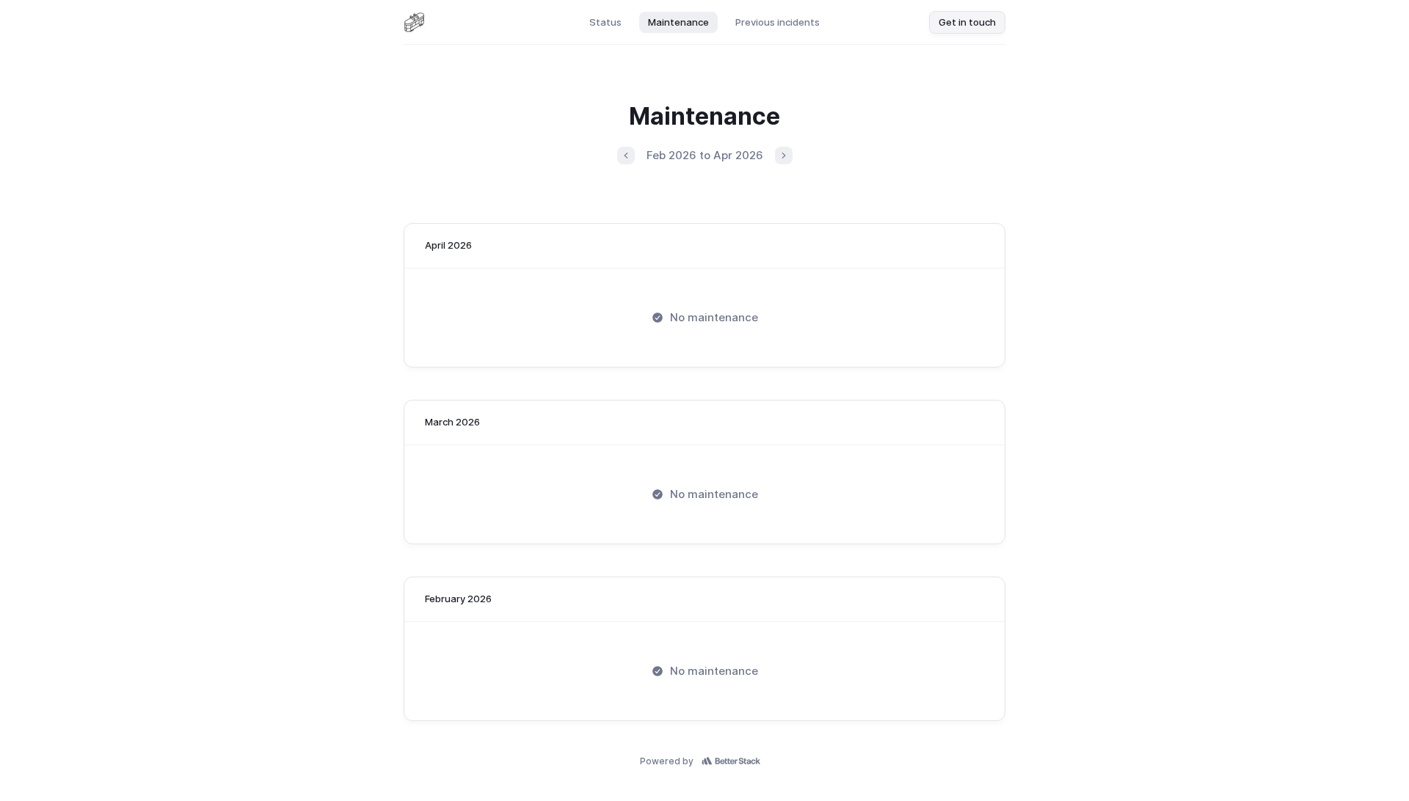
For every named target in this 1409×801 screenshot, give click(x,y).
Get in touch (967, 22)
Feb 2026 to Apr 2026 (705, 155)
